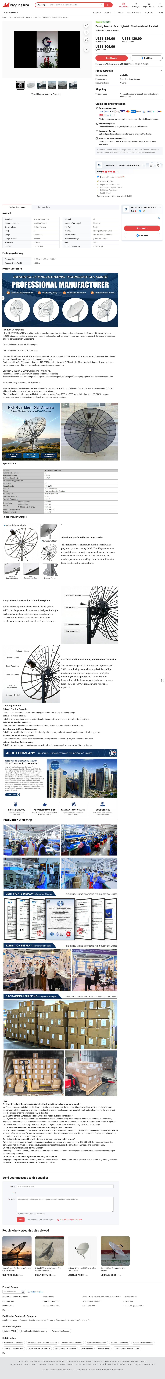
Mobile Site (134, 1361)
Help (119, 12)
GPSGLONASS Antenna (91, 1301)
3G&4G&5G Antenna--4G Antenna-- (15, 1297)
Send (21, 1219)
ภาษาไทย (122, 1364)
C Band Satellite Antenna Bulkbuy (127, 1348)
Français (51, 1364)
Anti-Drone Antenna (130, 1297)
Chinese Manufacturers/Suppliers (54, 1361)
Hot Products (23, 1361)
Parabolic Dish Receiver (60, 1331)
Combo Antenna (88, 1305)
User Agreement (96, 1369)
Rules (161, 12)
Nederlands (87, 1364)
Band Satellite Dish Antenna (65, 1348)
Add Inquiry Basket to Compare (47, 94)
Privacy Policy (118, 1369)
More (4, 1353)
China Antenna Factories (13, 1342)
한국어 (102, 1364)
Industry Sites (98, 1361)
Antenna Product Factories (72, 1342)
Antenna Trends (104, 1348)
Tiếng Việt (137, 1364)
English (26, 1364)
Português (42, 1364)
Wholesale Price (86, 1361)
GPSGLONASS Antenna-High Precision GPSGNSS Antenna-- (102, 1297)
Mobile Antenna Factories (96, 1342)
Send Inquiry (111, 58)
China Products (35, 1361)
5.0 (132, 211)
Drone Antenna (8, 1301)
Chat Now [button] (148, 58)
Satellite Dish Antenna (42, 17)
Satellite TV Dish (10, 1331)
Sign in (160, 6)
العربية (95, 1364)
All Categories (11, 12)
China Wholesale (72, 1361)
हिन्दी (115, 1364)
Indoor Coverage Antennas (133, 1305)
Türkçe (130, 1364)
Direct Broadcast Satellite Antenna (34, 1331)
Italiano (70, 1364)
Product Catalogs (36, 1292)
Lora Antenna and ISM (51, 1305)
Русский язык (60, 1364)
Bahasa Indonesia (149, 1364)
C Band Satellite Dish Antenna (39, 1348)
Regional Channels (111, 1361)
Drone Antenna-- (49, 1297)
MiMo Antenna (7, 1305)
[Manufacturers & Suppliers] (15, 5)
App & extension (133, 12)
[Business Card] (159, 218)
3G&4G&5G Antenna (50, 1301)
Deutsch (78, 1364)
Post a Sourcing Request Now (69, 1219)
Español (33, 1364)
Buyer (107, 12)
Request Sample (142, 64)
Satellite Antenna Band (119, 1342)
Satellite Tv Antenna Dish (13, 1348)
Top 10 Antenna (87, 1348)
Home (4, 17)
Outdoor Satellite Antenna (60, 17)
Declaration (107, 1369)
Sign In (99, 196)
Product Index (124, 1361)
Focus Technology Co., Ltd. (67, 1369)
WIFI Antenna (128, 1301)
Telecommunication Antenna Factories (42, 1342)
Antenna (29, 17)
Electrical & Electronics (16, 17)
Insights (143, 1361)
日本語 (109, 1364)
